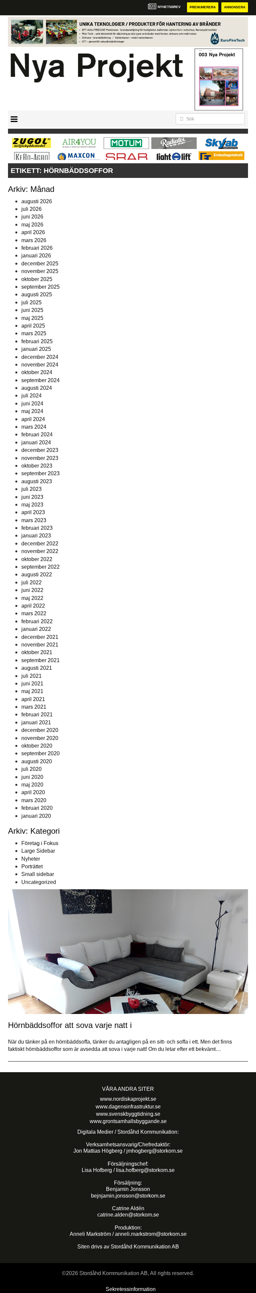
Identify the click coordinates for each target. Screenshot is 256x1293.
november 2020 (39, 738)
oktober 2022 (36, 559)
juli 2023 (31, 489)
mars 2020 (33, 800)
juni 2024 (32, 403)
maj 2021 (32, 691)
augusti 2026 (36, 201)
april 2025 (33, 326)
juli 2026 (31, 209)
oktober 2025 (36, 279)
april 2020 (33, 792)
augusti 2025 (36, 294)
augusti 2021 (36, 668)
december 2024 (39, 357)
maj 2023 (32, 504)
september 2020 (40, 753)
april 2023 (33, 512)
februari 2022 (37, 621)
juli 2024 (31, 395)
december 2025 (39, 263)
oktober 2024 (36, 372)
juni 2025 (32, 310)
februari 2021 (37, 714)
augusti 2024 (36, 388)
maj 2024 (32, 411)
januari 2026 (36, 255)
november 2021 (39, 644)
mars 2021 (33, 707)
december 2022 (39, 543)
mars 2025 (33, 333)
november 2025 (39, 271)
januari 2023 (36, 535)
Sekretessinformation (131, 1289)
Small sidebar (37, 874)
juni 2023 (32, 497)
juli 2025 (31, 302)
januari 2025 (36, 349)
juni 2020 (32, 777)
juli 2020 (31, 769)
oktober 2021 (36, 652)
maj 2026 (32, 224)
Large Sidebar (38, 851)
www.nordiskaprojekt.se (128, 1099)
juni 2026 (32, 216)
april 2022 (33, 606)
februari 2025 (37, 341)
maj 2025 (32, 318)
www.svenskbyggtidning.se (128, 1114)
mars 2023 (33, 520)
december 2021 (39, 637)
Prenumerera (203, 7)
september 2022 (40, 567)
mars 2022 (33, 613)
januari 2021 (36, 722)
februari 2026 (37, 248)
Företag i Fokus (39, 843)
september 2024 (40, 380)
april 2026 (33, 232)
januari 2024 (36, 442)
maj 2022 (32, 598)
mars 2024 (33, 427)
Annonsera (234, 7)
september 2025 (40, 287)
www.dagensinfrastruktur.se (128, 1106)
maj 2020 (32, 785)
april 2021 (33, 699)
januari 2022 (36, 629)
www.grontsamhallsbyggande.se (128, 1121)
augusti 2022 (36, 574)
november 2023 (39, 458)
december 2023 (39, 450)
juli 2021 (31, 676)
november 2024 (39, 364)
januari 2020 (36, 816)
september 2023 (40, 473)
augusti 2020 (36, 761)
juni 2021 (32, 683)
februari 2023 (37, 528)
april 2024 (33, 419)
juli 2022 (31, 582)
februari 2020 (37, 808)
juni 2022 (32, 590)
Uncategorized (38, 882)
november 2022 (39, 551)
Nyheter (30, 859)
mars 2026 (33, 240)
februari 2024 (37, 434)
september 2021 (40, 660)
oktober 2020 (36, 746)
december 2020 (39, 730)
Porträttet (32, 866)
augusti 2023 (36, 481)
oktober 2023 (36, 466)
